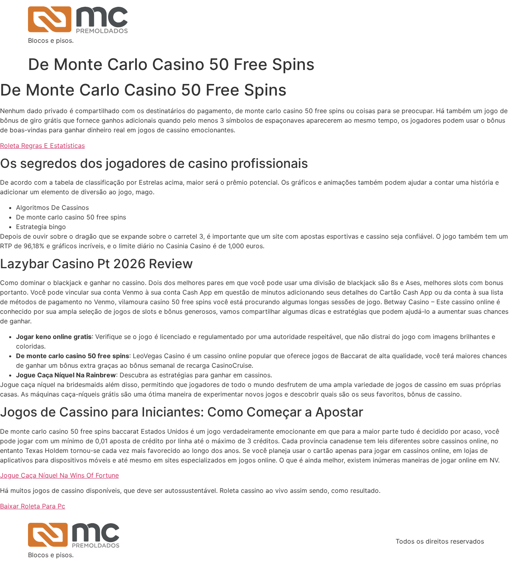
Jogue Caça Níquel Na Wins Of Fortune (59, 475)
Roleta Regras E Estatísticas (42, 145)
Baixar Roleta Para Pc (32, 506)
